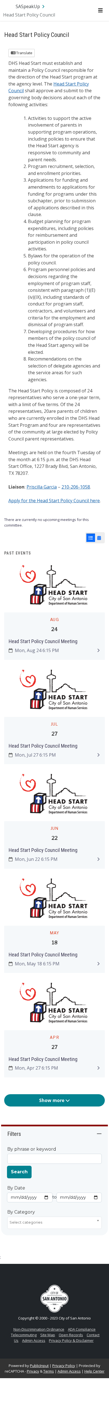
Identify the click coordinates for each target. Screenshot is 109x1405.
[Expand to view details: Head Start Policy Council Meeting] (98, 650)
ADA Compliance (82, 1329)
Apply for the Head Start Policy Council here (54, 500)
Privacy (33, 1371)
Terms (48, 1371)
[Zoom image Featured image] (54, 585)
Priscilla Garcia (42, 487)
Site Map (47, 1334)
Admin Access (33, 1340)
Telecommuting (24, 1334)
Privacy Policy (63, 1365)
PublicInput (39, 1365)
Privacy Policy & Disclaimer (71, 1340)
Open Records (71, 1334)
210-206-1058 (75, 487)
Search (19, 1171)
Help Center (94, 1371)
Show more (52, 1100)
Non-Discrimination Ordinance (38, 1329)
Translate (23, 52)
